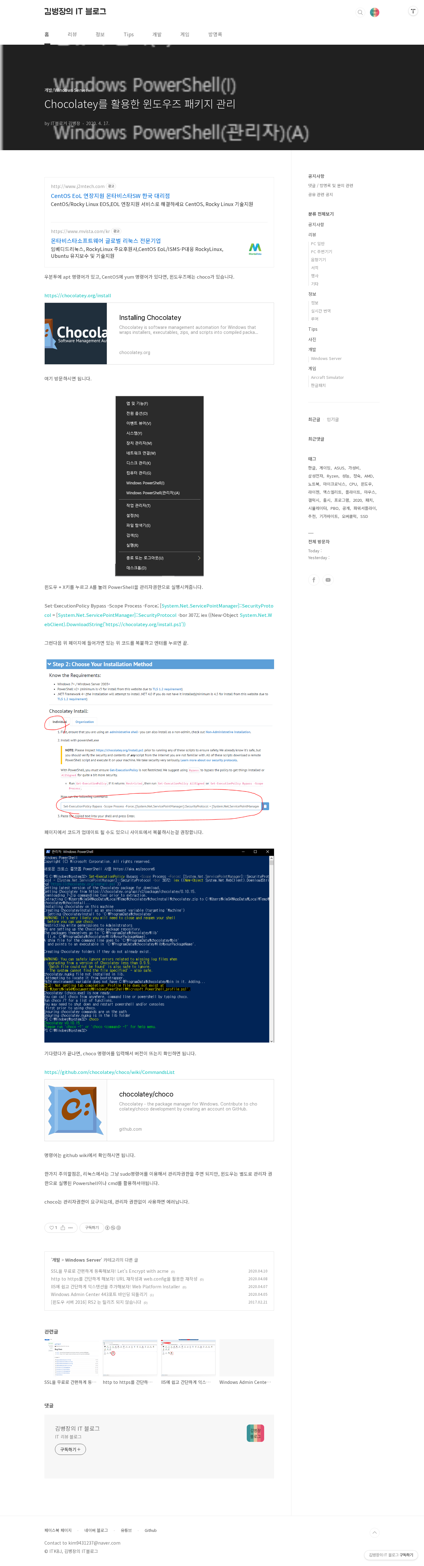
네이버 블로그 (96, 1530)
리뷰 (72, 34)
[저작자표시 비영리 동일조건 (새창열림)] (112, 1227)
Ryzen (332, 476)
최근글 (314, 419)
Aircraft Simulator (327, 377)
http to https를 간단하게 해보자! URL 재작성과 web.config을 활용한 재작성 (124, 1279)
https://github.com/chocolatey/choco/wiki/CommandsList (109, 1072)
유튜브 (126, 1530)
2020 (357, 500)
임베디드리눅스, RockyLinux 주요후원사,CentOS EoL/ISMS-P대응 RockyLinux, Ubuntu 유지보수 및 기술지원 (137, 252)
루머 (314, 319)
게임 (185, 34)
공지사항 (316, 224)
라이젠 (313, 492)
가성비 (353, 468)
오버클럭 (349, 516)
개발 (157, 34)
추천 (312, 516)
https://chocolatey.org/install (77, 295)
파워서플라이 (365, 508)
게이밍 (325, 468)
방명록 (215, 34)
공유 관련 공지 (320, 194)
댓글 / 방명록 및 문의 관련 (330, 185)
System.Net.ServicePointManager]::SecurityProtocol (117, 615)
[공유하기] (63, 1227)
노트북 (313, 484)
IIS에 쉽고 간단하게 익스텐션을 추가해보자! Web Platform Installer (115, 1286)
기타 (314, 284)
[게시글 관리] (70, 1227)
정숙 (357, 476)
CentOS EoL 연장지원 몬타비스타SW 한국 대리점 (110, 195)
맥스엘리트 (332, 492)
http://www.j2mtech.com (78, 186)
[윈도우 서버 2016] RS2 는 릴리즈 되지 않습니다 (96, 1302)
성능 (346, 476)
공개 (346, 508)
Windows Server (83, 1260)
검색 (360, 12)
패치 (369, 500)
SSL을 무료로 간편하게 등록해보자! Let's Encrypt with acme (110, 1271)
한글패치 (318, 385)
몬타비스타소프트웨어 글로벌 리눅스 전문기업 (106, 240)
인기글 (333, 419)
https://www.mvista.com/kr (80, 231)
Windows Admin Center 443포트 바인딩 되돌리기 (99, 1294)
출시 (327, 500)
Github (151, 1530)
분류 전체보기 (321, 214)
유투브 (328, 580)
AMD (368, 476)
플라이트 (352, 492)
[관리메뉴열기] (413, 11)
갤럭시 (313, 500)
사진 (312, 339)
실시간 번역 (321, 311)
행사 (314, 276)
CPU (353, 484)
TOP (375, 1533)
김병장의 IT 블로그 (75, 12)
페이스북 (313, 580)
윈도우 (366, 484)
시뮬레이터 (317, 508)
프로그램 (341, 500)
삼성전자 (315, 476)
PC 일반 (318, 243)
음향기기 (318, 259)
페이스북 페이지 (58, 1530)
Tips (129, 34)
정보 (100, 34)
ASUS (339, 468)
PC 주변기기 (321, 251)
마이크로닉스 (334, 484)
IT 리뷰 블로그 (68, 1437)
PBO (335, 508)
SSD (364, 516)
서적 (314, 268)
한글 (312, 468)
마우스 (369, 492)
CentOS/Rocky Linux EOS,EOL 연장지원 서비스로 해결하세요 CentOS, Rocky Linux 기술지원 (152, 203)
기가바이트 (328, 516)
